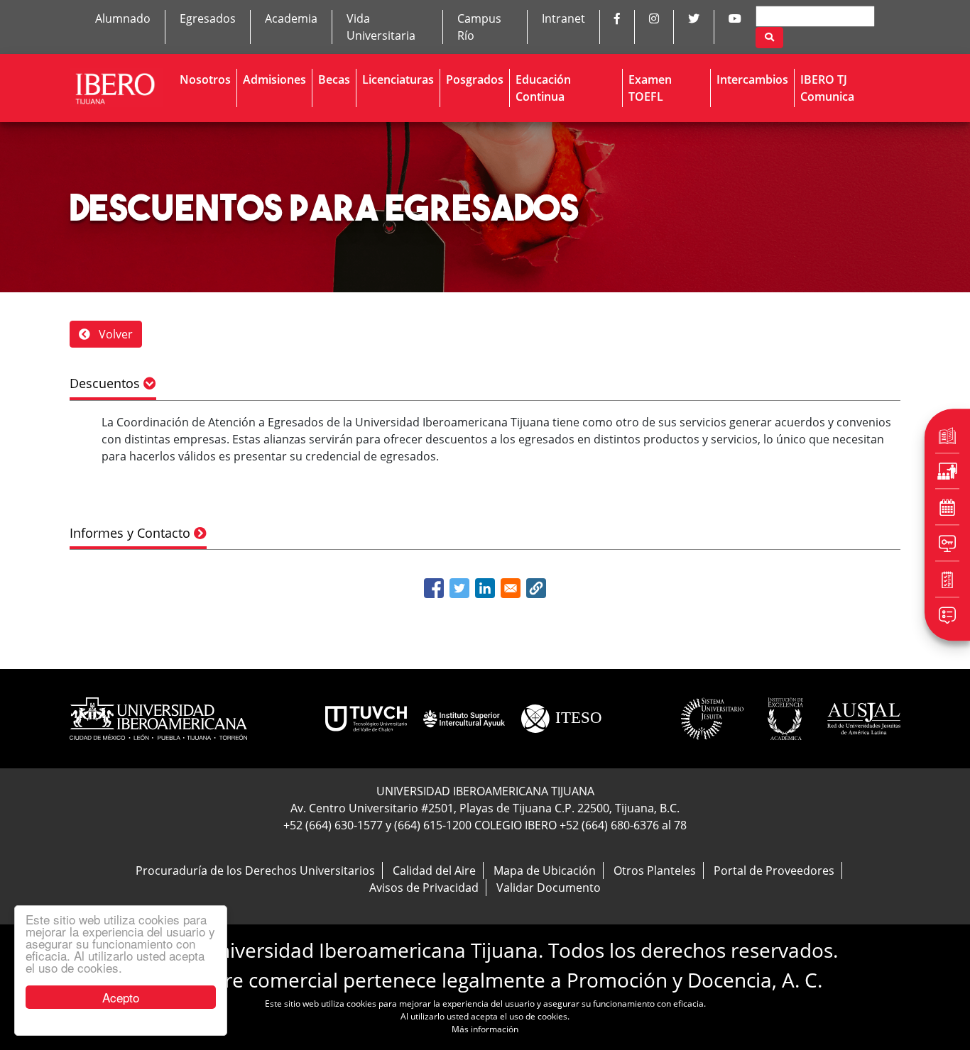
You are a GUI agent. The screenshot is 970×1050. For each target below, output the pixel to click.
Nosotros (205, 79)
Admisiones (274, 79)
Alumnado (123, 18)
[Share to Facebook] (434, 588)
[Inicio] (116, 88)
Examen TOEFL (650, 88)
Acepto (120, 997)
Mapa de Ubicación (545, 870)
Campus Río (479, 27)
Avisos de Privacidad (424, 887)
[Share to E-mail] (511, 588)
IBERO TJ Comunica (827, 88)
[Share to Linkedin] (485, 588)
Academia (291, 18)
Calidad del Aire (434, 870)
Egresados (208, 18)
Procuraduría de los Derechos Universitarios (255, 870)
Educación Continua (543, 88)
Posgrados (474, 79)
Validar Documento (548, 887)
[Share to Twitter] (459, 588)
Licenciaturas (398, 79)
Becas (334, 79)
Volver (114, 334)
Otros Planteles (655, 870)
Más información (485, 1029)
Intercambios (752, 79)
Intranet (563, 18)
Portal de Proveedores (774, 870)
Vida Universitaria (381, 27)
